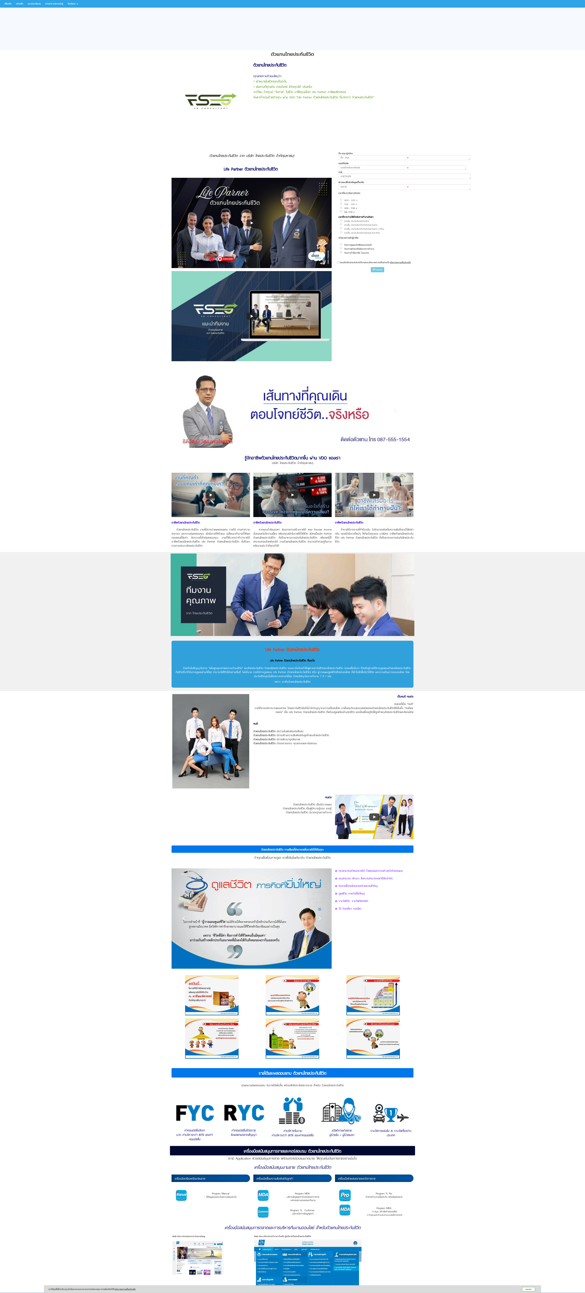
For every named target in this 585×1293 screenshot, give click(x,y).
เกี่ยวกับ (8, 3)
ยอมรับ (529, 1289)
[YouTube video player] (252, 316)
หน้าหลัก (19, 3)
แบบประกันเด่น (34, 3)
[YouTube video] (252, 223)
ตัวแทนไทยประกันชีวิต (264, 730)
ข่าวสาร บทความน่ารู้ (54, 3)
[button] (190, 409)
